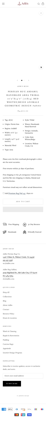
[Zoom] (41, 13)
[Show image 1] (21, 80)
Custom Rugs (8, 344)
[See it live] (41, 67)
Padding (6, 340)
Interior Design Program (12, 353)
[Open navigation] (3, 4)
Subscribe (12, 384)
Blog (4, 301)
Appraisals (7, 348)
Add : (19, 193)
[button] (23, 209)
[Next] (28, 80)
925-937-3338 (8, 260)
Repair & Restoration (11, 336)
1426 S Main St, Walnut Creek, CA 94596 (18, 257)
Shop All (6, 292)
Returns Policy (8, 314)
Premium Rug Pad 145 (17, 193)
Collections (7, 297)
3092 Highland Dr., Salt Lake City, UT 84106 (20, 273)
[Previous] (17, 80)
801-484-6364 (8, 276)
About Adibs (7, 305)
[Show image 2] (24, 80)
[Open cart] (43, 3)
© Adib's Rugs (23, 396)
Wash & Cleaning (9, 331)
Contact (6, 309)
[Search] (39, 4)
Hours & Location (10, 318)
